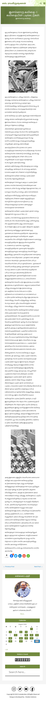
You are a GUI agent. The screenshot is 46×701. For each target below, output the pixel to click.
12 (15, 635)
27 (21, 641)
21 (26, 638)
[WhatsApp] (28, 556)
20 (21, 638)
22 (31, 638)
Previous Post (8, 566)
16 (37, 635)
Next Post (38, 566)
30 (37, 641)
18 (10, 638)
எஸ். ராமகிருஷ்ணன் (14, 3)
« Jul (6, 649)
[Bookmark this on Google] (24, 556)
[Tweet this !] (15, 556)
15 (31, 635)
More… (22, 614)
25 (10, 641)
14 (26, 635)
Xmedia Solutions (30, 697)
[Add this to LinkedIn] (20, 556)
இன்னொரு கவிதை (23, 18)
